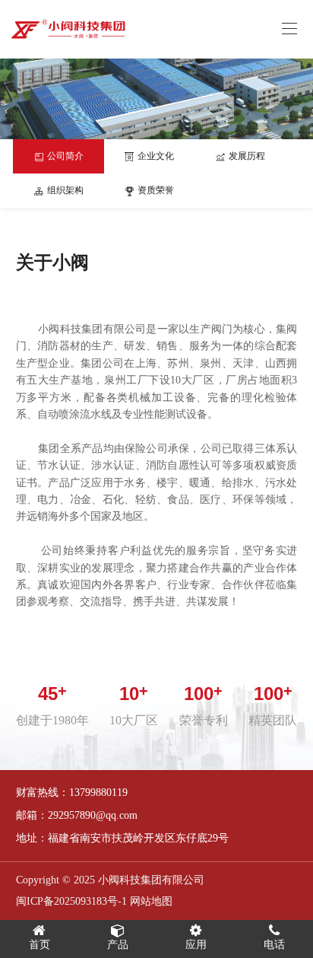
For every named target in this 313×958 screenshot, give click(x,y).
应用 (196, 944)
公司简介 (64, 156)
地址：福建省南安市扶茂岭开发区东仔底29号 (122, 838)
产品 (117, 944)
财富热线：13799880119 (72, 792)
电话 (274, 944)
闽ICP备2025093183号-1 (71, 901)
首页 (39, 944)
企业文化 (154, 156)
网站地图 (151, 901)
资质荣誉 (154, 190)
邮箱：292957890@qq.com (77, 815)
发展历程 (245, 156)
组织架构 (64, 190)
